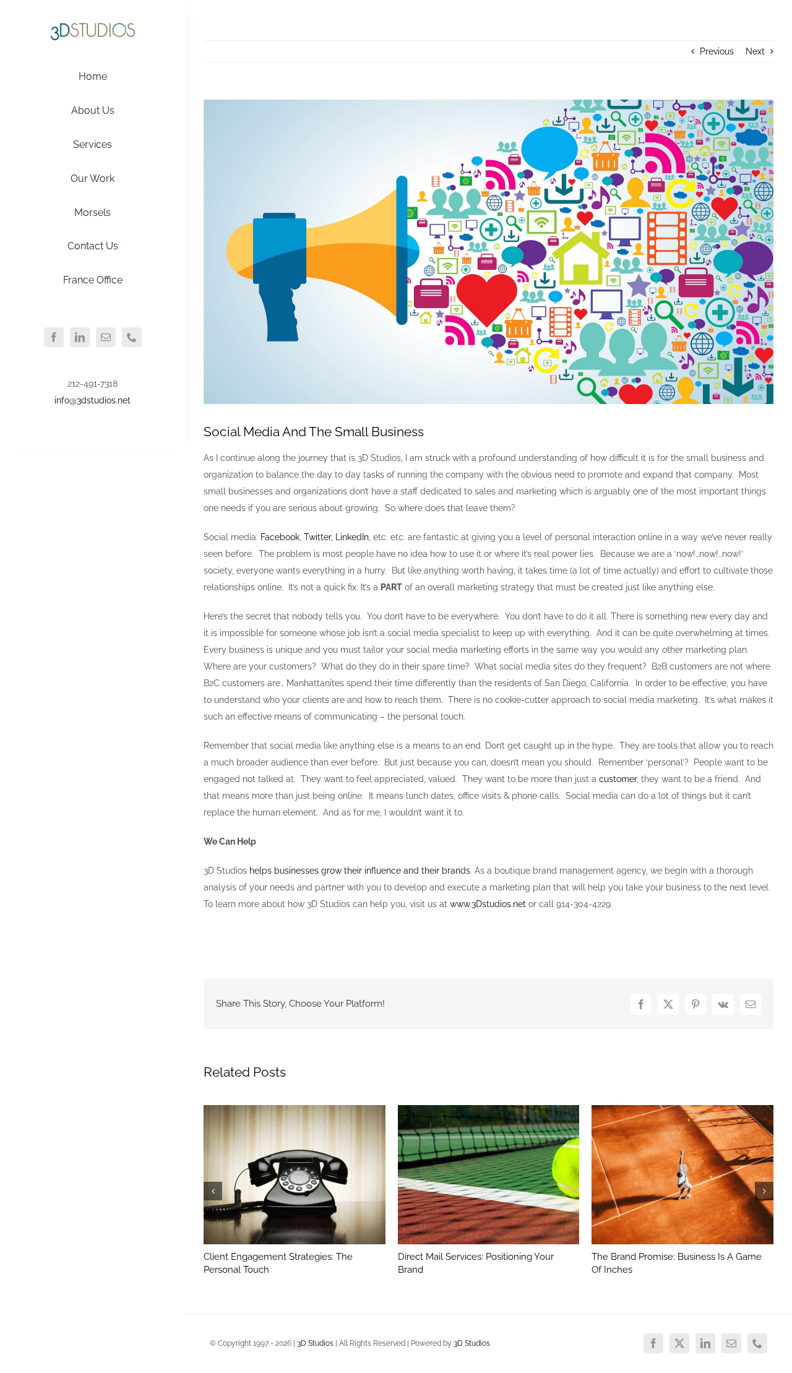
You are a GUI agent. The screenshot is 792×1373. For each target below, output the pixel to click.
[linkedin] (80, 337)
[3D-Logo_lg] (93, 27)
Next (755, 51)
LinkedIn (352, 537)
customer (618, 779)
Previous (717, 51)
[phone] (132, 337)
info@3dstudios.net (92, 400)
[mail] (106, 337)
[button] (213, 1191)
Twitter (317, 537)
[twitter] (679, 1343)
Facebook (279, 537)
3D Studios (315, 1343)
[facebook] (54, 337)
